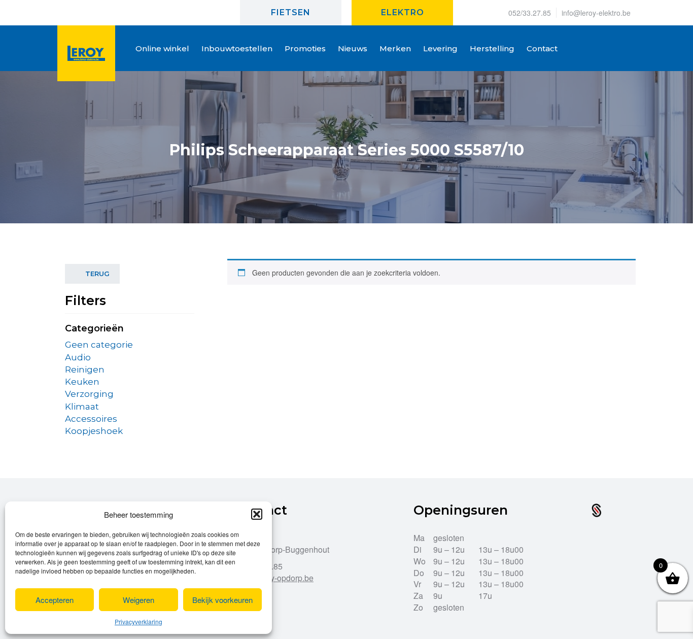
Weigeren (138, 599)
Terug (97, 274)
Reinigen (85, 369)
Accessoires (91, 419)
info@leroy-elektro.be (596, 13)
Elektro (402, 12)
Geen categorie (99, 345)
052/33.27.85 (529, 13)
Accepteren (55, 599)
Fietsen (290, 12)
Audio (78, 357)
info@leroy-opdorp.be (274, 578)
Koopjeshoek (94, 431)
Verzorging (89, 394)
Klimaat (82, 406)
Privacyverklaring (138, 621)
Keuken (82, 382)
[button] (257, 514)
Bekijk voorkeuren (222, 599)
